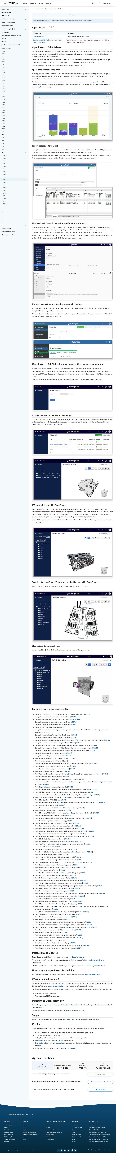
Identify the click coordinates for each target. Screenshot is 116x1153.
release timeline (58, 986)
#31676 (94, 763)
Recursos (48, 3)
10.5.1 (4, 171)
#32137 (57, 847)
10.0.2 (4, 198)
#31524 (64, 761)
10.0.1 (4, 201)
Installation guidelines (95, 960)
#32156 (95, 748)
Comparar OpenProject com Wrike (97, 1136)
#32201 (72, 899)
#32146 (79, 860)
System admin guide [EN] (8, 22)
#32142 (89, 852)
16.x (3, 134)
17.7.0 (3, 56)
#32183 (85, 883)
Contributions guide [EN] (8, 29)
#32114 (81, 828)
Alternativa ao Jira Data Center (96, 1125)
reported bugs (60, 1043)
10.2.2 (4, 187)
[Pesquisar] (99, 3)
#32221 (88, 922)
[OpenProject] (33, 9)
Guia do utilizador (6, 12)
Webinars (74, 1141)
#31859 (81, 779)
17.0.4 (3, 120)
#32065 (74, 735)
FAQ (68, 1019)
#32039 (68, 815)
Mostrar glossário (101, 1074)
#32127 (107, 740)
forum (39, 1046)
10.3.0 (4, 185)
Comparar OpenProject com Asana (97, 1129)
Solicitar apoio (101, 1089)
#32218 (73, 917)
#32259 (72, 943)
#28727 (86, 714)
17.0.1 (3, 129)
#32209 (68, 753)
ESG (24, 1127)
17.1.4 (3, 99)
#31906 (77, 719)
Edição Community (8, 1134)
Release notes (48, 9)
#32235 (78, 930)
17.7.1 (3, 54)
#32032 (81, 808)
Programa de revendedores (29, 1132)
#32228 (93, 927)
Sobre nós (25, 1125)
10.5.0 (4, 174)
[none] (31, 27)
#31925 (96, 795)
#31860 (45, 784)
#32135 (77, 841)
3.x (2, 225)
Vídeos (73, 1132)
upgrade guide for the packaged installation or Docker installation (61, 1005)
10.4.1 (4, 177)
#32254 (79, 935)
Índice (72, 15)
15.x (3, 137)
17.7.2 (3, 51)
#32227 (89, 925)
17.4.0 (3, 70)
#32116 (91, 831)
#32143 (65, 854)
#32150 (83, 867)
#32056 (44, 732)
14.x (3, 140)
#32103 (75, 823)
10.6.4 (4, 158)
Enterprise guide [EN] (7, 25)
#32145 (78, 857)
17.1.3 (3, 102)
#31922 (90, 792)
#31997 (63, 800)
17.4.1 (3, 67)
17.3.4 (3, 72)
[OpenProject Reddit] (72, 1150)
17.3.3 (3, 75)
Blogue (73, 1139)
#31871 (70, 787)
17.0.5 (3, 118)
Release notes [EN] (6, 48)
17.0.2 (3, 126)
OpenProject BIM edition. (93, 974)
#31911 (95, 789)
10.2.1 (4, 190)
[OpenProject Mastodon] (61, 1150)
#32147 (88, 862)
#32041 (88, 818)
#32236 (64, 932)
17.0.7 (3, 112)
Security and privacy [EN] (8, 231)
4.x (2, 222)
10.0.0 (4, 203)
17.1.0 (3, 110)
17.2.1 (3, 94)
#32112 (77, 826)
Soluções (33, 3)
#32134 (67, 839)
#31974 (73, 724)
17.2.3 (3, 88)
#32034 (96, 813)
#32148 (74, 865)
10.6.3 (4, 161)
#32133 (90, 836)
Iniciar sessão (107, 3)
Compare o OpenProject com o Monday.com (99, 1134)
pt (94, 3)
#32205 (55, 909)
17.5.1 (3, 62)
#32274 (79, 948)
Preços (6, 1127)
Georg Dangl (39, 1040)
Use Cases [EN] (5, 32)
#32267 (68, 756)
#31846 (67, 771)
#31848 (105, 774)
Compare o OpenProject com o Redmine (99, 1141)
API (46, 1136)
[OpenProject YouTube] (68, 1150)
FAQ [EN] (4, 38)
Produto (24, 3)
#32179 (73, 878)
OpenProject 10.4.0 (39, 36)
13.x (3, 143)
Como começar (5, 9)
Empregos (25, 1134)
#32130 (94, 745)
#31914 (73, 722)
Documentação (40, 9)
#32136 (87, 844)
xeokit (84, 1038)
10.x (3, 152)
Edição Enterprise (8, 1136)
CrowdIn (72, 1048)
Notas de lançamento (51, 1139)
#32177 (72, 875)
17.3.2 (3, 78)
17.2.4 (3, 86)
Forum (98, 1019)
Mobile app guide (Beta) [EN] (9, 19)
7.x (2, 212)
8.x (2, 209)
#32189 (71, 891)
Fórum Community (76, 1134)
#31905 (73, 717)
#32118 (83, 834)
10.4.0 (4, 179)
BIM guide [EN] (5, 15)
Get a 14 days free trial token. (96, 966)
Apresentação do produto (10, 1125)
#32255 (79, 938)
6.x (2, 215)
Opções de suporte (8, 1132)
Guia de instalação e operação (53, 1129)
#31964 (85, 797)
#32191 (92, 750)
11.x (3, 149)
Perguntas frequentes (77, 1127)
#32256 (63, 940)
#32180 (82, 880)
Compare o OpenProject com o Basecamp (99, 1139)
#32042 (69, 821)
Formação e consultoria (77, 1136)
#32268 (86, 945)
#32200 (81, 896)
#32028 (61, 805)
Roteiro (47, 1125)
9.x (2, 206)
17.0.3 (3, 123)
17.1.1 (3, 107)
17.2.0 (3, 96)
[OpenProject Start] (11, 3)
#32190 (101, 893)
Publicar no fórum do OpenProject (101, 1081)
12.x (3, 146)
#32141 (73, 849)
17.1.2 (3, 104)
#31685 (73, 766)
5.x (2, 218)
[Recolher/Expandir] (25, 9)
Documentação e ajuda (77, 1125)
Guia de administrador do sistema (54, 1132)
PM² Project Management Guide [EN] (11, 35)
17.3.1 (3, 80)
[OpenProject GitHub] (58, 1150)
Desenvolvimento (50, 1134)
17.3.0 (3, 83)
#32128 (78, 743)
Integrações (7, 1129)
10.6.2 (4, 163)
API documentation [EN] (8, 235)
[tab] (42, 1066)
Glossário (4, 41)
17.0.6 (3, 115)
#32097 (74, 737)
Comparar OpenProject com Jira (97, 1127)
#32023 (101, 802)
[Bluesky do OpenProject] (75, 1150)
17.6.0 (3, 59)
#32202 (80, 901)
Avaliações (6, 1141)
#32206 (85, 912)
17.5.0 (3, 64)
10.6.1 (4, 166)
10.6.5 (4, 155)
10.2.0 (4, 193)
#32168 (82, 873)
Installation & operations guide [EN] (11, 44)
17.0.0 (3, 131)
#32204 (80, 904)
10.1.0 (4, 195)
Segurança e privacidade (10, 1139)
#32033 (68, 810)
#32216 (78, 914)
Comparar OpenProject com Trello (97, 1132)
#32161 (62, 870)
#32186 (77, 888)
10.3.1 (4, 182)
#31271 (72, 758)
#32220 (67, 919)
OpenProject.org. (78, 957)
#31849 (65, 776)
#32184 (99, 886)
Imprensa (25, 1136)
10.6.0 (4, 169)
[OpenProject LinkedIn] (65, 1150)
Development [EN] (6, 228)
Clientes (25, 1129)
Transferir (48, 1127)
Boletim (24, 1139)
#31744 (72, 769)
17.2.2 (3, 91)
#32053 (61, 727)
